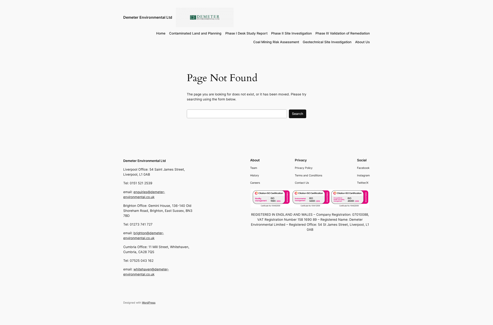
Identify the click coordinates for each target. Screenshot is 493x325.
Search (297, 114)
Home (160, 33)
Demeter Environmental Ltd (147, 17)
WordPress (148, 302)
